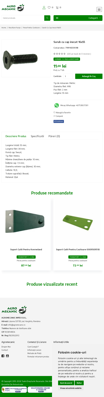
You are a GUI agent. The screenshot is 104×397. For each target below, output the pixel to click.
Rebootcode (18, 384)
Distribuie (59, 121)
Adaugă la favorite (63, 112)
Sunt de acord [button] (66, 383)
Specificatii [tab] (37, 136)
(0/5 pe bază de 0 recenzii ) (79, 54)
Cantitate (58, 76)
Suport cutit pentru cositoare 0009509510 (78, 249)
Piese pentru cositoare (31, 28)
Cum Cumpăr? (33, 347)
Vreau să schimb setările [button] (70, 388)
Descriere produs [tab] (15, 136)
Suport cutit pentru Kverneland (26, 249)
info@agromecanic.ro (16, 325)
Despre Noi (6, 347)
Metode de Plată (34, 353)
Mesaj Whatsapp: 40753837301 (74, 105)
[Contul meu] (44, 7)
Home (4, 28)
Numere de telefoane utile (20, 328)
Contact (5, 350)
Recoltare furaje (15, 28)
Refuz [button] (79, 383)
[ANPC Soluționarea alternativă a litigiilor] (14, 389)
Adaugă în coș (89, 76)
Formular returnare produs (38, 357)
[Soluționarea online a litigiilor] (40, 389)
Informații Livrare (34, 350)
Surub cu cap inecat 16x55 (69, 41)
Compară (59, 116)
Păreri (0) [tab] (54, 136)
